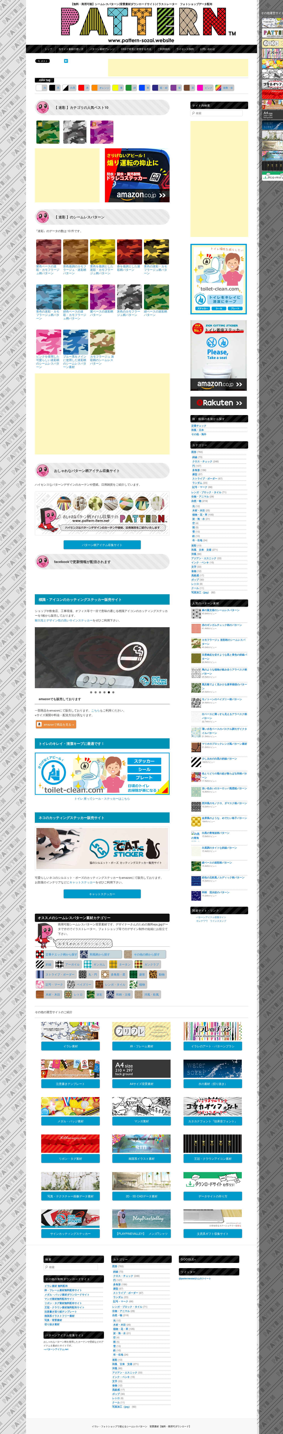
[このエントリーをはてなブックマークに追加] (66, 62)
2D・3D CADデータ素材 (141, 1196)
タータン (125, 964)
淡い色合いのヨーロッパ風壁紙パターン (224, 788)
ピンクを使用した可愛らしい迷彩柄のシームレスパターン (47, 361)
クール (195, 588)
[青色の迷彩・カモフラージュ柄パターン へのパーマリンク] (48, 297)
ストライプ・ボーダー (60, 974)
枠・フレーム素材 (141, 1046)
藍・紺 (163, 87)
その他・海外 (198, 434)
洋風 (193, 554)
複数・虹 (228, 87)
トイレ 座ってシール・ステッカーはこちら (102, 798)
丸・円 (92, 974)
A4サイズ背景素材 (141, 1084)
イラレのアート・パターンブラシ (212, 1046)
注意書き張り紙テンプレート (60, 1311)
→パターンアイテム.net (56, 1349)
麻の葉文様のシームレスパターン (220, 610)
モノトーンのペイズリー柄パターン (222, 699)
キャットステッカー (82, 882)
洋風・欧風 (151, 994)
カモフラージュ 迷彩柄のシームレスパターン (102, 359)
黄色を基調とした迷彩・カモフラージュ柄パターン (101, 269)
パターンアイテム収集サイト (211, 917)
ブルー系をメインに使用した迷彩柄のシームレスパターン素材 (74, 361)
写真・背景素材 (53, 1320)
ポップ (195, 579)
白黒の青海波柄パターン (215, 833)
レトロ (78, 994)
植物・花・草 (199, 514)
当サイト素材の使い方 (71, 49)
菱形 (142, 974)
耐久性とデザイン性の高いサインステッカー (64, 620)
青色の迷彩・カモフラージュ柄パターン (47, 314)
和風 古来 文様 (201, 549)
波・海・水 (198, 519)
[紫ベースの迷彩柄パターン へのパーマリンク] (102, 297)
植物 (142, 984)
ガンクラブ (151, 964)
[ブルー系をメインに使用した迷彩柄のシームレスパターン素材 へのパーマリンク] (75, 342)
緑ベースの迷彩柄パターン (155, 313)
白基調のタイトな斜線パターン (219, 847)
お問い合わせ (207, 49)
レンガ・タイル (115, 984)
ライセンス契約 (185, 49)
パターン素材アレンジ (102, 49)
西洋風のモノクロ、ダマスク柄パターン (224, 803)
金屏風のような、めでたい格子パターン (224, 818)
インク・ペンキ (200, 562)
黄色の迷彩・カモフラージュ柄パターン (155, 269)
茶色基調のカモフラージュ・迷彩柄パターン (74, 269)
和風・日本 (197, 430)
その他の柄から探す (147, 954)
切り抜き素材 (51, 1324)
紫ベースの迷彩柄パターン (101, 313)
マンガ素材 (141, 1121)
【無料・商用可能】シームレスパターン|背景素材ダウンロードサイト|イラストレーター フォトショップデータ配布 (141, 4)
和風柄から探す (100, 954)
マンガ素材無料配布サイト (59, 1299)
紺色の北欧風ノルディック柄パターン (223, 877)
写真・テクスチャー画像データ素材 (70, 1196)
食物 (193, 571)
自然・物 (196, 501)
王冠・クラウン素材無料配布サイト (64, 1307)
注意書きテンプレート (70, 1084)
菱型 (194, 474)
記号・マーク (54, 984)
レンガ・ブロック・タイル (206, 492)
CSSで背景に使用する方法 (136, 49)
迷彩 (99, 994)
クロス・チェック (202, 461)
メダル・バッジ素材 (71, 1121)
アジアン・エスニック (203, 558)
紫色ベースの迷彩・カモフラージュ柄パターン (47, 269)
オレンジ (104, 87)
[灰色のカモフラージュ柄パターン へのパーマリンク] (129, 297)
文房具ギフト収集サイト (213, 1233)
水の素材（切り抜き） (212, 1084)
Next (176, 657)
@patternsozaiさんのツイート (195, 1278)
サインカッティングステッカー (70, 1233)
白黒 (72, 87)
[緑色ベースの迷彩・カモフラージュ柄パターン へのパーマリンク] (75, 297)
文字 (193, 566)
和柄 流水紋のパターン (215, 892)
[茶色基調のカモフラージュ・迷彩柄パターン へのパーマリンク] (75, 251)
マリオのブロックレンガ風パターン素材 (224, 743)
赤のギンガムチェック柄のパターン (222, 625)
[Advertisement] (178, 67)
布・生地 (197, 540)
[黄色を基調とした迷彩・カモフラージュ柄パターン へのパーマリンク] (102, 251)
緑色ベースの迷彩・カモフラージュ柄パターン (74, 314)
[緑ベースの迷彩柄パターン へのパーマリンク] (156, 297)
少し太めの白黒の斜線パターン (219, 758)
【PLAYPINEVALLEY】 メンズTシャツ (142, 1233)
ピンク (208, 87)
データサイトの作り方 (212, 1196)
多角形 (196, 470)
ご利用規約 (163, 49)
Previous (28, 657)
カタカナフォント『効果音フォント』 (212, 1121)
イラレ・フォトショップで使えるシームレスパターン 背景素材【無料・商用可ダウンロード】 (141, 1426)
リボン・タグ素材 (70, 1158)
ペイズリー (84, 984)
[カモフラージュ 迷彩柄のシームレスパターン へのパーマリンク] (102, 342)
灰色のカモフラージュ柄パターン (128, 313)
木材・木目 (53, 994)
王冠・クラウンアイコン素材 (213, 1158)
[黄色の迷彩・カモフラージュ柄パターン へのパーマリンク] (156, 251)
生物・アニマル (200, 496)
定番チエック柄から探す (61, 954)
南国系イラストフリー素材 (59, 1316)
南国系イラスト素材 (142, 1158)
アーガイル (72, 964)
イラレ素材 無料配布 (56, 1286)
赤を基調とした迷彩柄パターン (128, 268)
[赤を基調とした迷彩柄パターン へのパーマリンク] (129, 251)
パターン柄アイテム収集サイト (102, 545)
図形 (193, 452)
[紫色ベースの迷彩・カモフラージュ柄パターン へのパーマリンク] (48, 251)
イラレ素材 (70, 1046)
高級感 (195, 575)
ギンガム (99, 964)
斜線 (48, 964)
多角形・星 (118, 974)
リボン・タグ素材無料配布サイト (63, 1303)
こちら (95, 710)
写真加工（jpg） (200, 592)
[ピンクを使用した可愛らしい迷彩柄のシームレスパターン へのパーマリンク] (48, 342)
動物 (162, 974)
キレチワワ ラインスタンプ (211, 920)
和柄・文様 (123, 994)
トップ (48, 49)
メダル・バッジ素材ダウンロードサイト (67, 1294)
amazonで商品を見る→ (59, 724)
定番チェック (198, 425)
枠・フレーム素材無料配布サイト (63, 1290)
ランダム (197, 482)
